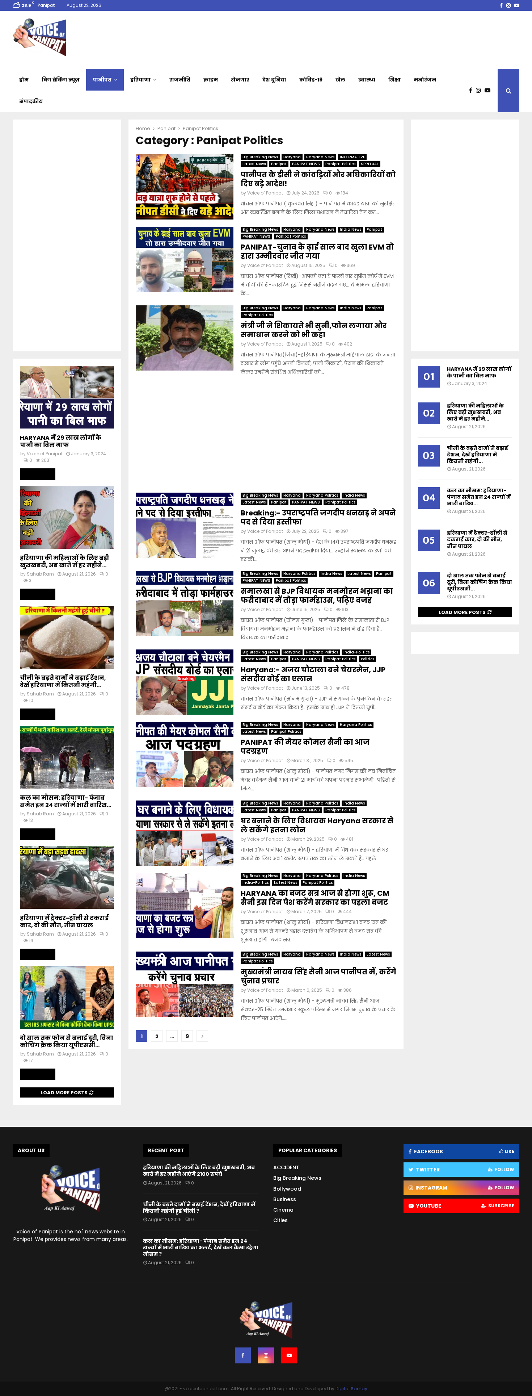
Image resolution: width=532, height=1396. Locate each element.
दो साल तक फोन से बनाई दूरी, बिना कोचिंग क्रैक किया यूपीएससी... (66, 1041)
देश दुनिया (274, 79)
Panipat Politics (340, 164)
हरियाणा (140, 79)
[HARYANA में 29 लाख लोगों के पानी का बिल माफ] (67, 397)
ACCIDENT (286, 1167)
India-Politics (356, 652)
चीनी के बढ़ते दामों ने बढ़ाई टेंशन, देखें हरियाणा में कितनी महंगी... (63, 681)
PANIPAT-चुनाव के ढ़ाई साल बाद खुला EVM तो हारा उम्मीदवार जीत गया (317, 251)
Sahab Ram (40, 574)
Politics (367, 659)
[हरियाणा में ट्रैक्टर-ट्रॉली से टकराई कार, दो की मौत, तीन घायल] (67, 877)
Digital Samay (351, 1388)
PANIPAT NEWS (306, 164)
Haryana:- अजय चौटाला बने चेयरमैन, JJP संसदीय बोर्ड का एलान (313, 674)
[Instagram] (480, 90)
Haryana (292, 157)
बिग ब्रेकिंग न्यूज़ (61, 79)
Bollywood (287, 1188)
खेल (340, 79)
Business (284, 1199)
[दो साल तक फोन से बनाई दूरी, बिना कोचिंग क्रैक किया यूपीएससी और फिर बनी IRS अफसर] (67, 997)
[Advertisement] (266, 434)
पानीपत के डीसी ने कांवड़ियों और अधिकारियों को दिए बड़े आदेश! (318, 179)
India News (350, 229)
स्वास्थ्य (366, 79)
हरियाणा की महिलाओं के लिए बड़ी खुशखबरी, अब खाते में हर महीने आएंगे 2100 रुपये (199, 1171)
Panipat (279, 164)
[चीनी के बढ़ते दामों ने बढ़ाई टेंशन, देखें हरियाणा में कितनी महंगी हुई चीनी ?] (67, 637)
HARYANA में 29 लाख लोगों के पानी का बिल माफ (60, 441)
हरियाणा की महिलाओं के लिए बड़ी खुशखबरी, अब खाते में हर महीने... (64, 561)
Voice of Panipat (265, 193)
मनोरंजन (425, 79)
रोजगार (240, 79)
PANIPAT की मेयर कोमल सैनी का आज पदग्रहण (305, 746)
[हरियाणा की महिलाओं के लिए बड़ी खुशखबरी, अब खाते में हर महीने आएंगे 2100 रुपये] (67, 517)
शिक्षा (394, 79)
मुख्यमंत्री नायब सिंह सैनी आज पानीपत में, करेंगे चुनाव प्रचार (318, 976)
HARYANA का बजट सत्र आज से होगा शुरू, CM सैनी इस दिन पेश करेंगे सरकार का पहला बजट (315, 897)
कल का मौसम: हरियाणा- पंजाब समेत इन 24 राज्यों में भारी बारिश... (65, 801)
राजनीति (179, 79)
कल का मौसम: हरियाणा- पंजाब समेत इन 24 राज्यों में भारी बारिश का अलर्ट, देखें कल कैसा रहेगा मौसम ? (200, 1247)
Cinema (283, 1209)
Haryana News (320, 157)
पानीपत (102, 79)
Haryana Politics (322, 495)
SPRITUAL (370, 164)
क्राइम (210, 79)
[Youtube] (489, 90)
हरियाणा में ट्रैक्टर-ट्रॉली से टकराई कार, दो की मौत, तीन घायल (64, 921)
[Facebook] (472, 90)
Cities (280, 1220)
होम (24, 79)
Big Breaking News (260, 157)
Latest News (254, 164)
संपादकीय (31, 101)
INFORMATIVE (352, 157)
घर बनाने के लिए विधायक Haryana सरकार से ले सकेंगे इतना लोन (317, 825)
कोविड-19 (310, 79)
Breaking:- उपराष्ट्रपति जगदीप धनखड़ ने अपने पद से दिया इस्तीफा (318, 517)
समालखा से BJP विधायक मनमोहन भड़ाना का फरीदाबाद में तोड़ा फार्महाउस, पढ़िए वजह (317, 595)
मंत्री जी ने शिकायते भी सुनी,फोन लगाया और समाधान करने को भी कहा (314, 330)
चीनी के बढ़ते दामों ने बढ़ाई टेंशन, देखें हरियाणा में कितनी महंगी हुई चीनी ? (199, 1208)
